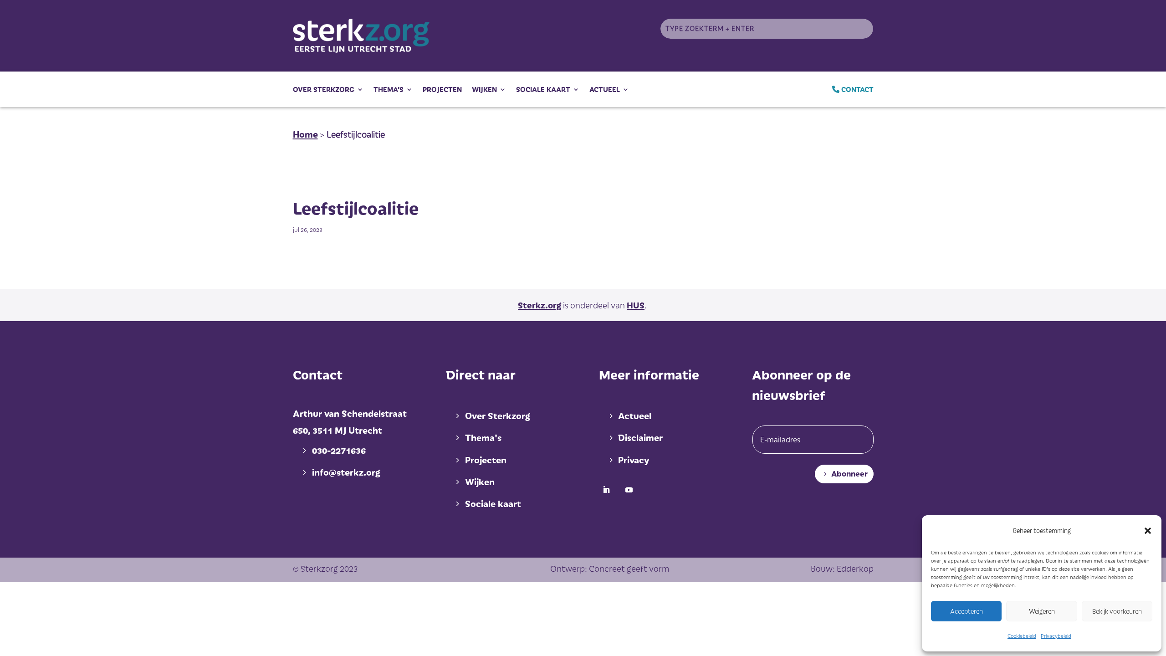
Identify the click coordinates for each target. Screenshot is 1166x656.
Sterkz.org (539, 305)
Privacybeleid (1056, 636)
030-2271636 (339, 450)
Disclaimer (640, 437)
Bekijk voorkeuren (1117, 611)
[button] (1147, 530)
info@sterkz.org (346, 471)
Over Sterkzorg (323, 89)
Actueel (604, 89)
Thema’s (388, 89)
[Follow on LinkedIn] (606, 489)
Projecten (442, 89)
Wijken (484, 89)
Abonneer (849, 473)
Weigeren (1042, 611)
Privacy (633, 459)
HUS (635, 305)
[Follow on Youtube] (629, 489)
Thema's (483, 437)
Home (305, 133)
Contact (856, 89)
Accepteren (966, 611)
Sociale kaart (543, 89)
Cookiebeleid (1021, 636)
